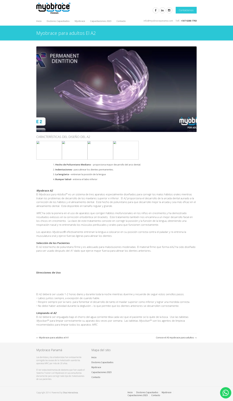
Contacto (121, 21)
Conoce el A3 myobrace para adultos (176, 337)
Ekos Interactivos (70, 392)
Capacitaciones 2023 (100, 21)
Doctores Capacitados (58, 21)
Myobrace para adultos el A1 (52, 337)
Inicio (39, 21)
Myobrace (80, 21)
